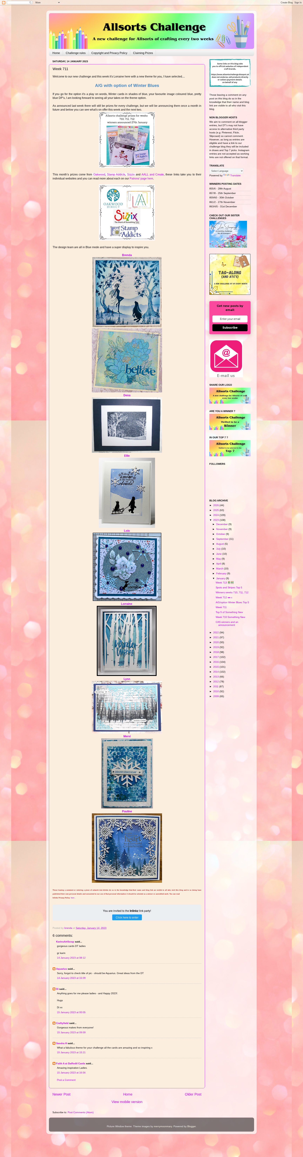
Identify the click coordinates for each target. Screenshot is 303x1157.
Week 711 (221, 607)
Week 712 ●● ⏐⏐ (224, 597)
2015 (216, 666)
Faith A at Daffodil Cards (70, 1063)
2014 (216, 671)
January (221, 578)
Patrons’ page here (141, 178)
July (218, 548)
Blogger (191, 1126)
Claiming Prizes (143, 53)
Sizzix (131, 174)
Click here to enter (127, 917)
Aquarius (61, 968)
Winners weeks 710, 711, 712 (232, 592)
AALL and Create (153, 174)
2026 (216, 505)
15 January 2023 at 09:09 (71, 1032)
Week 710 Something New (230, 617)
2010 (216, 691)
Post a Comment (66, 1079)
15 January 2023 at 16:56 (71, 1072)
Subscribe (230, 327)
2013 (216, 676)
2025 (216, 510)
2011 (216, 686)
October (221, 534)
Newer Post (61, 1094)
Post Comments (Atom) (81, 1112)
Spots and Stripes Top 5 (229, 587)
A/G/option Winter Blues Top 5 (232, 602)
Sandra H (61, 1043)
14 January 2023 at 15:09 (71, 977)
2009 (216, 696)
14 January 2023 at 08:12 (71, 957)
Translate (235, 175)
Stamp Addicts (116, 174)
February (221, 573)
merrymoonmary (163, 1126)
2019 (216, 647)
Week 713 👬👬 (225, 582)
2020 (216, 642)
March (220, 568)
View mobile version (127, 1102)
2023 (216, 520)
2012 (216, 681)
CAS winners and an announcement (227, 623)
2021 (216, 637)
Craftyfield (62, 1023)
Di (57, 989)
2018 (216, 652)
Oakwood (99, 174)
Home (56, 53)
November (222, 529)
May (219, 558)
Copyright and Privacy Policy (109, 53)
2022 (216, 632)
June (219, 553)
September (222, 538)
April (219, 563)
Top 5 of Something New (229, 612)
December (222, 524)
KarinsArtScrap (65, 941)
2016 (216, 662)
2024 (216, 515)
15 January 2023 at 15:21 (71, 1052)
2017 (216, 657)
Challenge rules (76, 53)
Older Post (193, 1094)
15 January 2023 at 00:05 (71, 1012)
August (220, 543)
